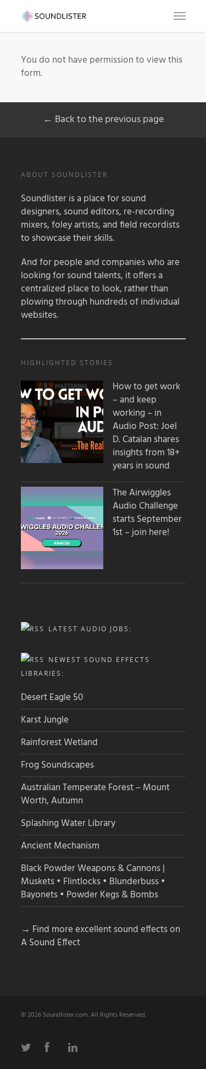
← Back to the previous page (103, 120)
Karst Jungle (45, 720)
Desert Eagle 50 (52, 697)
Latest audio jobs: (90, 628)
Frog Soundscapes (57, 765)
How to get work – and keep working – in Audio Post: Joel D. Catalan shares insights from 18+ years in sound (146, 427)
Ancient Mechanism (60, 846)
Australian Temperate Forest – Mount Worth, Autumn (95, 794)
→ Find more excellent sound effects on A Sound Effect (100, 936)
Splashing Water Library (68, 823)
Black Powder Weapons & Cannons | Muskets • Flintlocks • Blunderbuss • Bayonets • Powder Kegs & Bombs (93, 881)
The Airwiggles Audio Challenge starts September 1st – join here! (147, 513)
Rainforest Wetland (59, 742)
